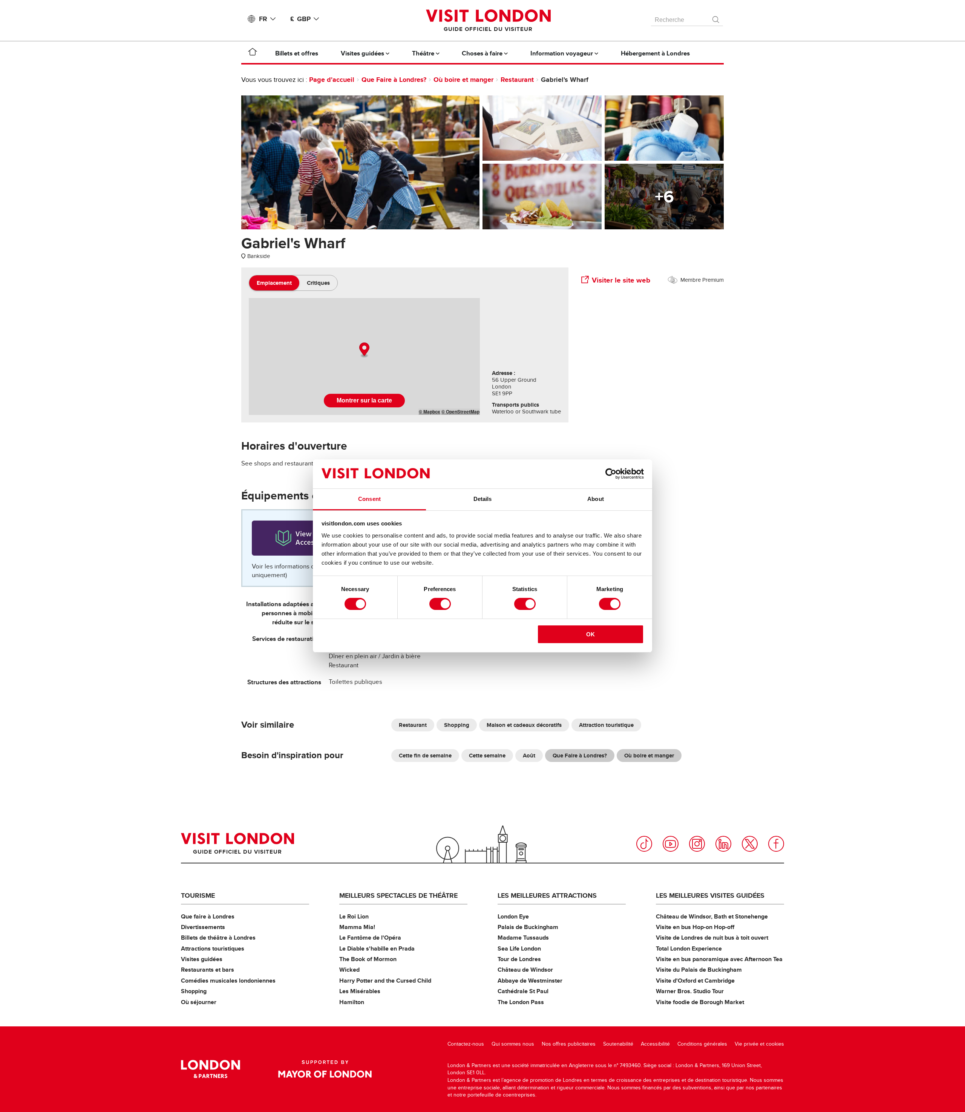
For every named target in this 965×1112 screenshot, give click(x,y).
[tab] (274, 282)
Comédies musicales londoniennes (228, 980)
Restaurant (517, 79)
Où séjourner (198, 1002)
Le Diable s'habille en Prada (377, 948)
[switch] (440, 604)
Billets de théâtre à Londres (218, 937)
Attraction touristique (606, 725)
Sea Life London (519, 948)
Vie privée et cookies (759, 1044)
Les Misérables (359, 991)
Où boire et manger (463, 79)
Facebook (776, 844)
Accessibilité (655, 1044)
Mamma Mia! (357, 927)
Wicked (349, 969)
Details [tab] (482, 499)
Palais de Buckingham (528, 927)
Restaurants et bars (207, 969)
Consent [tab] (369, 499)
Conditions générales (702, 1044)
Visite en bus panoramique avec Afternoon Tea (719, 959)
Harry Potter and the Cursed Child (385, 980)
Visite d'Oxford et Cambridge (695, 980)
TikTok (644, 844)
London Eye (513, 916)
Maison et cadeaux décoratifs (524, 725)
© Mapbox (429, 411)
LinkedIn (723, 844)
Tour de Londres (519, 959)
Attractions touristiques (212, 948)
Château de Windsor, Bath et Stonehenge (712, 916)
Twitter (750, 844)
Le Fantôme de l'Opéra (370, 937)
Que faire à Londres (207, 916)
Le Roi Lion (354, 916)
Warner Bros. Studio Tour (690, 991)
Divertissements (203, 927)
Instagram (697, 844)
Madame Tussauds (523, 937)
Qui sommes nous (513, 1044)
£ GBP (300, 19)
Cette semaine (487, 755)
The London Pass (521, 1002)
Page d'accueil (331, 79)
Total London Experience (689, 948)
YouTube (671, 844)
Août (529, 755)
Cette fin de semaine (425, 755)
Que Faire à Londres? (393, 79)
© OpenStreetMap (460, 411)
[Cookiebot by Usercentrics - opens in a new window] (611, 473)
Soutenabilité (618, 1044)
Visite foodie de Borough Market (700, 1002)
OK (590, 634)
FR (263, 19)
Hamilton (351, 1002)
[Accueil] (252, 53)
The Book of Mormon (368, 959)
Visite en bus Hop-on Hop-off (695, 927)
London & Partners (210, 1069)
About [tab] (595, 499)
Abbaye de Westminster (530, 980)
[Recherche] (716, 18)
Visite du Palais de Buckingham (699, 969)
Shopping (456, 725)
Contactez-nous (465, 1044)
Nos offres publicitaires (569, 1044)
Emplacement (274, 283)
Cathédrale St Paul (523, 991)
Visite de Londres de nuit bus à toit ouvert (712, 937)
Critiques (318, 283)
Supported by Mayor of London (325, 1069)
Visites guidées (201, 959)
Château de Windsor (525, 969)
